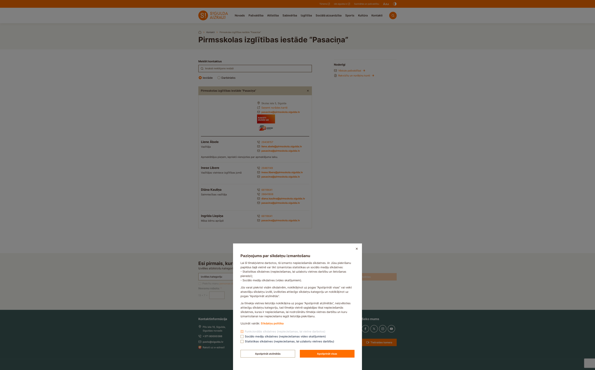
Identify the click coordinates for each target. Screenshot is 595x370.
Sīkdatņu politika (272, 323)
